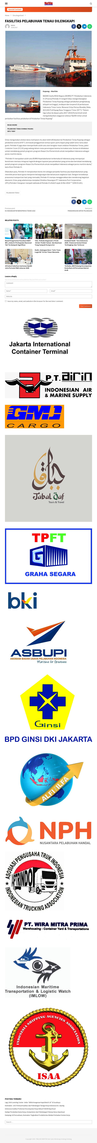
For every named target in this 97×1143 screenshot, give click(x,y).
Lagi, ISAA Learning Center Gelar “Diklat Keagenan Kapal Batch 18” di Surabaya (32, 1102)
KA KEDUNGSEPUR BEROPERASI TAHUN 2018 (20, 209)
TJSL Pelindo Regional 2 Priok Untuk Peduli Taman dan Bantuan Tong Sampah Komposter (48, 243)
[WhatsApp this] (89, 26)
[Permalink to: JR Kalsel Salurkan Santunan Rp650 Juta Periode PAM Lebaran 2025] (18, 256)
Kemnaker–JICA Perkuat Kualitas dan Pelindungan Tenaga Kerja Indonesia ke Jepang (34, 1106)
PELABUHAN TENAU (12, 193)
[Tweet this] (79, 26)
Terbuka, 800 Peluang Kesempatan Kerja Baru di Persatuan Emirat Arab (78, 268)
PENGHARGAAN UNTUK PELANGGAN (80, 209)
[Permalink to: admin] (7, 26)
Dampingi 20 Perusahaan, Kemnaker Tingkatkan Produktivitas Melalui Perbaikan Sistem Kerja (37, 1115)
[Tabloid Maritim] (48, 3)
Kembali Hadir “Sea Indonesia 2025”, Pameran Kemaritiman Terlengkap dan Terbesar (76, 243)
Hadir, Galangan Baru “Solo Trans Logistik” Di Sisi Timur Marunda (48, 251)
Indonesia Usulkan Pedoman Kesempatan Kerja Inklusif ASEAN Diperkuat (30, 1109)
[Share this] (73, 26)
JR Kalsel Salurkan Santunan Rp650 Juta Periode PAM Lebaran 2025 (18, 267)
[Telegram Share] (84, 26)
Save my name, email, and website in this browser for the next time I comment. (35, 301)
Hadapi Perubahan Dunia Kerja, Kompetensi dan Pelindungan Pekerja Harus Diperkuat (35, 1112)
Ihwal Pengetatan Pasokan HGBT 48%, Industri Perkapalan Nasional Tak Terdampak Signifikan (18, 243)
